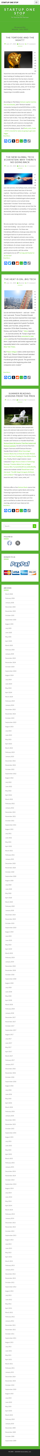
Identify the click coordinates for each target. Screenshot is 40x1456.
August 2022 (9, 778)
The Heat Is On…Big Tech (20, 279)
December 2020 (10, 863)
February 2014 (10, 1214)
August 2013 (9, 1240)
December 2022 (10, 761)
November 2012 (10, 1278)
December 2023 (10, 709)
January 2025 (9, 654)
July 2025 (8, 628)
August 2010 (9, 1394)
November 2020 (10, 868)
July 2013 (8, 1244)
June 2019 (8, 940)
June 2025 (8, 632)
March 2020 (9, 902)
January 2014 (9, 1218)
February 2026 (10, 598)
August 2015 (9, 1137)
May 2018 (8, 996)
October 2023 (9, 718)
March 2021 (9, 851)
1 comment (31, 166)
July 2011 (8, 1347)
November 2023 (10, 714)
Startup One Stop (9, 2)
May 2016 (8, 1098)
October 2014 (9, 1180)
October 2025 (9, 615)
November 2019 (10, 919)
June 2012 (8, 1299)
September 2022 (10, 774)
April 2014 (8, 1205)
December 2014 (10, 1171)
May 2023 (8, 739)
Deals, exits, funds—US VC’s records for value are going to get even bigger (20, 130)
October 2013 (9, 1231)
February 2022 (10, 803)
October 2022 (9, 769)
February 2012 (10, 1317)
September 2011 (10, 1338)
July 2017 (8, 1039)
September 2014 (10, 1184)
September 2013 (10, 1235)
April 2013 (8, 1257)
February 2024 (10, 701)
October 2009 (9, 1436)
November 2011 (10, 1329)
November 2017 (10, 1022)
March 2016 (9, 1107)
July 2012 (8, 1295)
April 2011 (8, 1359)
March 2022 (9, 799)
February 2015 (10, 1163)
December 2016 (10, 1069)
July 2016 (8, 1090)
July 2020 (8, 885)
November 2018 (10, 970)
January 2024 (9, 705)
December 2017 (10, 1017)
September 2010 (10, 1389)
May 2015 (8, 1150)
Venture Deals (22, 487)
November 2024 (10, 662)
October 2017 (9, 1026)
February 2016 (10, 1111)
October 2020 (9, 872)
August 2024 (9, 675)
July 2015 (8, 1141)
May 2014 (8, 1201)
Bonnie (21, 44)
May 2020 (8, 893)
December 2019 (10, 915)
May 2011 (8, 1355)
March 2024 (9, 697)
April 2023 (8, 744)
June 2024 (8, 684)
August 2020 (9, 880)
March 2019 (9, 953)
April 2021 (8, 846)
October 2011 (9, 1334)
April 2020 (8, 898)
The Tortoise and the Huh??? (20, 38)
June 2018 (8, 992)
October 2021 (9, 821)
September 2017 (10, 1030)
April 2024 (8, 692)
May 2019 (8, 945)
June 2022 (8, 786)
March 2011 (9, 1364)
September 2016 (10, 1081)
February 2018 (10, 1009)
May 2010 (8, 1406)
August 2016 (9, 1086)
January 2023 (9, 756)
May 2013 (8, 1252)
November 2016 (10, 1073)
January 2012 (9, 1321)
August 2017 (9, 1034)
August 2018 (9, 983)
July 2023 (8, 731)
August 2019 (9, 932)
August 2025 (9, 624)
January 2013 (9, 1270)
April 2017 (8, 1051)
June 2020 (8, 889)
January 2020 (9, 910)
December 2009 (10, 1428)
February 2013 (10, 1265)
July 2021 (8, 833)
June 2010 (8, 1402)
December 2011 (10, 1325)
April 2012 (8, 1308)
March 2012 (9, 1312)
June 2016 (8, 1094)
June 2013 (8, 1248)
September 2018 (10, 979)
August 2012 (9, 1291)
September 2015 (10, 1133)
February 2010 (10, 1419)
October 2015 (9, 1128)
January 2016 (9, 1116)
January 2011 (9, 1372)
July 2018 (8, 987)
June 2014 (8, 1197)
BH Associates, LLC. (24, 1452)
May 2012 (8, 1304)
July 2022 (8, 782)
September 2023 (10, 722)
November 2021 (10, 816)
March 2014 (9, 1210)
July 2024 (8, 679)
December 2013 (10, 1223)
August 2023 (9, 727)
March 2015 (9, 1158)
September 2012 (10, 1287)
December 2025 (10, 607)
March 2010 (9, 1415)
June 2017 (8, 1043)
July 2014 (8, 1193)
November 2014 (10, 1176)
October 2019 (9, 923)
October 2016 (9, 1077)
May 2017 (8, 1047)
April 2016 (8, 1103)
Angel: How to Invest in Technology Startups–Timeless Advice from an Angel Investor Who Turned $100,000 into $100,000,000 (20, 464)
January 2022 (9, 808)
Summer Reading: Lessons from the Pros (20, 394)
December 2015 (10, 1120)
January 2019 (9, 962)
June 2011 (8, 1351)
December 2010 (10, 1377)
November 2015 (10, 1124)
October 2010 (9, 1385)
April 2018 (8, 1000)
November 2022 (10, 765)
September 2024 (10, 671)
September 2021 (10, 825)
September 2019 (10, 928)
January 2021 (9, 859)
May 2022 (8, 791)
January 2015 (9, 1167)
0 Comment (31, 44)
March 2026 (9, 594)
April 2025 (8, 641)
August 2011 (9, 1342)
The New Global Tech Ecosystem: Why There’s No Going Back (20, 159)
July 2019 (8, 936)
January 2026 (9, 603)
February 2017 (10, 1060)
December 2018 (10, 966)
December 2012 (10, 1274)
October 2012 (9, 1282)
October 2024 (9, 667)
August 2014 (9, 1188)
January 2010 (9, 1424)
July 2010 (8, 1398)
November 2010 (10, 1381)
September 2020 (10, 876)
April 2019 (8, 949)
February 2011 (10, 1368)
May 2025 (8, 637)
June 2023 (8, 735)
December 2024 (10, 658)
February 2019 (10, 957)
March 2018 (9, 1004)
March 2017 (9, 1056)
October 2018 (9, 975)
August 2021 (9, 829)
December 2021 (10, 812)
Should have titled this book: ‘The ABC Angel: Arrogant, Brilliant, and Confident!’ (19, 472)
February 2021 (10, 855)
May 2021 (8, 842)
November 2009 (10, 1432)
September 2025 (10, 620)
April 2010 (8, 1411)
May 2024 (8, 688)
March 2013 (9, 1261)
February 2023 (10, 752)
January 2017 (9, 1064)
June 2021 (8, 838)
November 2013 (10, 1227)
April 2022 (8, 795)
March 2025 (9, 645)
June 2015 (8, 1146)
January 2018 (9, 1013)
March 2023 (9, 748)
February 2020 (10, 906)
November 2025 (10, 611)
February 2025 (10, 650)
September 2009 (10, 1441)
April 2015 (8, 1154)
